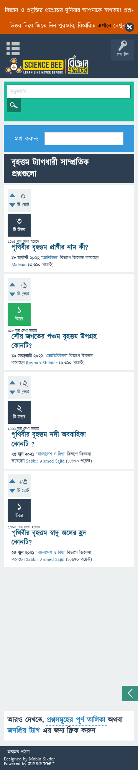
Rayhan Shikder (42, 363)
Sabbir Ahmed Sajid (45, 461)
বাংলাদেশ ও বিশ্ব (51, 454)
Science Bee (39, 763)
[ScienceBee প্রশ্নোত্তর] (47, 64)
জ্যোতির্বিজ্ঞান (56, 356)
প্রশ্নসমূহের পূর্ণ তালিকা (77, 720)
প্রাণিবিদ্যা (50, 258)
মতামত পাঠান (19, 752)
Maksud (19, 265)
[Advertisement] (69, 642)
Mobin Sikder (42, 759)
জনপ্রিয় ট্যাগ (25, 731)
